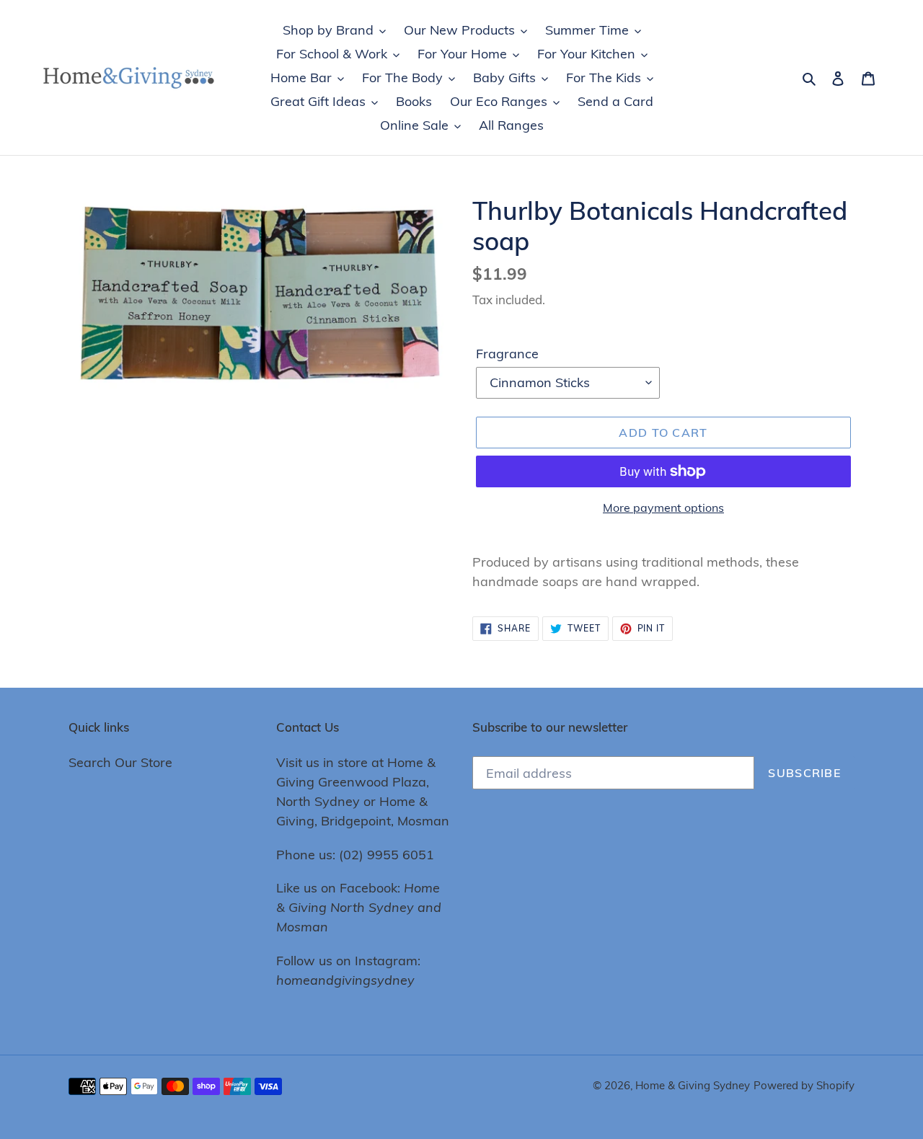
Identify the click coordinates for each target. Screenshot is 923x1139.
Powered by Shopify (804, 1085)
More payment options (663, 507)
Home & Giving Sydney (692, 1085)
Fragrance (507, 353)
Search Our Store (120, 762)
